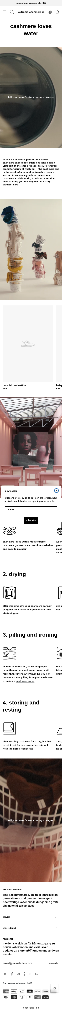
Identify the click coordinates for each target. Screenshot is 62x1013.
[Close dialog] (56, 490)
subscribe (31, 520)
